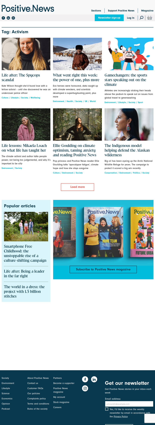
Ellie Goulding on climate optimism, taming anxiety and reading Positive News (74, 150)
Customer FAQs (35, 388)
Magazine (147, 10)
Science (6, 393)
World (93, 101)
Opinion (6, 403)
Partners (57, 378)
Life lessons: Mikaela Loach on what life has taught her (24, 148)
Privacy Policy (121, 416)
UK (86, 101)
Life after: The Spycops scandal (21, 78)
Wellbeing (35, 97)
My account (59, 397)
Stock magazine (61, 402)
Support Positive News (121, 10)
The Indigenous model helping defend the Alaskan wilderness (127, 150)
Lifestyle (15, 97)
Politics (136, 173)
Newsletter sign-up (109, 17)
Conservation (111, 173)
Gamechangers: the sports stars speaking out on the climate (126, 80)
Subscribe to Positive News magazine (103, 269)
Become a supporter (63, 383)
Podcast (6, 408)
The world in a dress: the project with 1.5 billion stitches (24, 291)
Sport (140, 102)
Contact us (32, 383)
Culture (5, 97)
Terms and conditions (38, 403)
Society (24, 97)
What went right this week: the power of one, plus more (76, 78)
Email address (112, 398)
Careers (57, 407)
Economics (7, 398)
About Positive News (38, 378)
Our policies (33, 393)
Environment (58, 101)
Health (70, 101)
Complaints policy (36, 398)
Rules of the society (37, 408)
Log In (130, 17)
